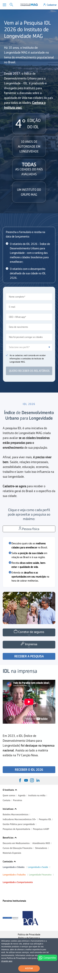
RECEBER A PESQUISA (29, 656)
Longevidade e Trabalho (14, 874)
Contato (6, 800)
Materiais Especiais (12, 853)
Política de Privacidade (29, 934)
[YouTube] (26, 780)
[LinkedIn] (38, 780)
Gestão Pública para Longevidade (19, 824)
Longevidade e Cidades (14, 867)
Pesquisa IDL (45, 819)
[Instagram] (32, 780)
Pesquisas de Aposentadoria (16, 829)
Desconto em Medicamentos (16, 843)
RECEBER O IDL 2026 (29, 769)
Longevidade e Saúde (38, 867)
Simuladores (41, 848)
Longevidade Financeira (40, 874)
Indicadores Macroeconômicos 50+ (19, 819)
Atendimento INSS (41, 843)
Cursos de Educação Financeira (17, 848)
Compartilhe (50, 957)
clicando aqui (6, 961)
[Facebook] (20, 780)
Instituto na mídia (36, 795)
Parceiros (17, 800)
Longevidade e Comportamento (18, 882)
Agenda (21, 795)
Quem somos (9, 795)
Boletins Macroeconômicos (15, 814)
